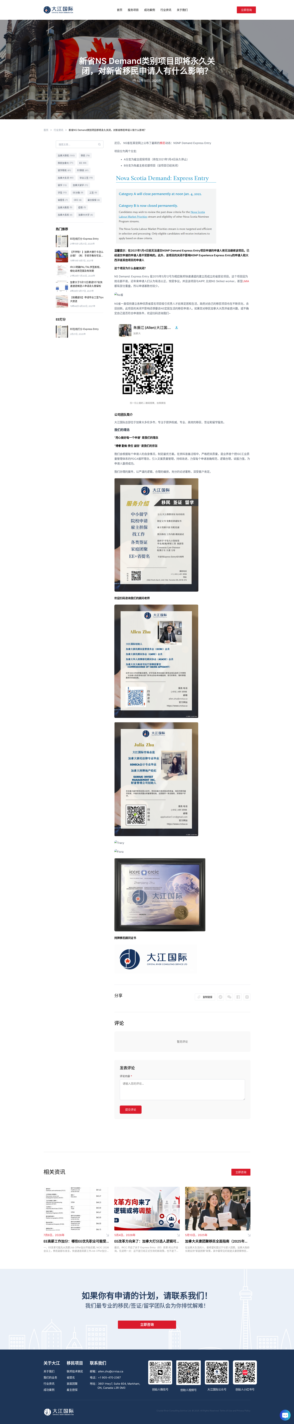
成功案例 (149, 10)
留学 (62, 185)
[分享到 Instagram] (247, 997)
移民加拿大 (65, 163)
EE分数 (78, 192)
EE (82, 163)
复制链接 (207, 996)
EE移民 (82, 170)
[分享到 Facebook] (238, 997)
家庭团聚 (72, 1383)
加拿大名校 (65, 214)
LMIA (246, 281)
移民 (162, 143)
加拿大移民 (66, 155)
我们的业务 (50, 1377)
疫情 (82, 207)
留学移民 (64, 170)
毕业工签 (86, 177)
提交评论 (130, 1109)
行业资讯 (165, 10)
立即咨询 (246, 10)
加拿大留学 (80, 185)
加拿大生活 (66, 177)
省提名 (63, 200)
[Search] (232, 10)
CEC (77, 200)
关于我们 (182, 10)
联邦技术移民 (75, 1371)
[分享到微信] (220, 997)
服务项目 (133, 10)
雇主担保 (94, 200)
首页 (119, 10)
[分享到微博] (229, 997)
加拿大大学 (85, 214)
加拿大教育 (65, 207)
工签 (93, 192)
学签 (62, 192)
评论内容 (126, 1076)
